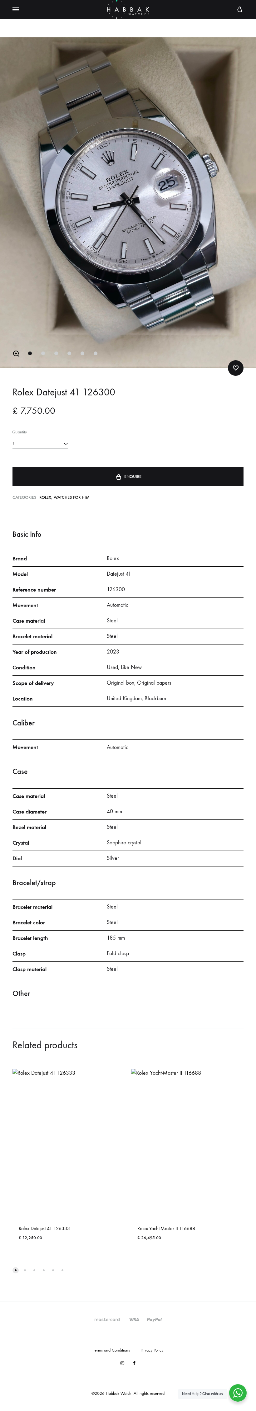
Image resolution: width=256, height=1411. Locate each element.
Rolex (45, 497)
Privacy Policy (151, 1350)
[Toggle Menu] (15, 9)
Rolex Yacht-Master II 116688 (166, 1228)
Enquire (132, 476)
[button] (16, 353)
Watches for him (72, 497)
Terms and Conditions (111, 1350)
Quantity (19, 432)
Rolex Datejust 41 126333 (44, 1228)
